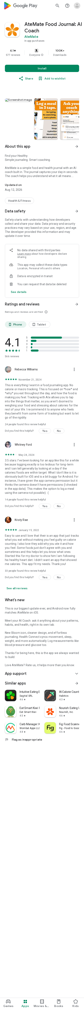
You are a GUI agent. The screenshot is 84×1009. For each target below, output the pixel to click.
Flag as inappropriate (23, 739)
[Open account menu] (77, 6)
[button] (42, 55)
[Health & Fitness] (19, 201)
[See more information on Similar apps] (77, 683)
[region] (42, 52)
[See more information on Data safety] (77, 211)
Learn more (24, 253)
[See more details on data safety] (18, 292)
